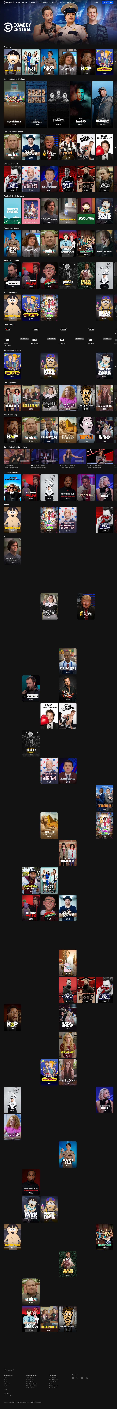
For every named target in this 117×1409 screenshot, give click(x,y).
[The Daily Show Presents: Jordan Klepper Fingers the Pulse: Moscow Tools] (86, 990)
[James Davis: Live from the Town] (104, 880)
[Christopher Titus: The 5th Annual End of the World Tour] (12, 688)
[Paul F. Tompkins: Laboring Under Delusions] (104, 1127)
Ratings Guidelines (54, 1381)
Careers (51, 1383)
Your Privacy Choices (31, 1383)
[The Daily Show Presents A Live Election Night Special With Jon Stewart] (49, 771)
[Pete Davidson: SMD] (12, 1154)
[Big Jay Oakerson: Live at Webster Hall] (104, 606)
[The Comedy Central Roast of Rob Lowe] (104, 716)
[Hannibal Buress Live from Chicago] (104, 853)
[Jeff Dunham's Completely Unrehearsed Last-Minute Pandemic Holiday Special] (49, 908)
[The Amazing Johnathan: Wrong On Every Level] (104, 551)
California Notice (30, 1387)
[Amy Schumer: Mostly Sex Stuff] (68, 579)
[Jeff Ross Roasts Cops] (104, 908)
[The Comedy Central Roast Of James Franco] (49, 716)
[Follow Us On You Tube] (82, 1378)
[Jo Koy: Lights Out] (104, 935)
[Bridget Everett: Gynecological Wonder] (49, 634)
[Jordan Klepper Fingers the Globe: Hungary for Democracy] (31, 990)
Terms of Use (29, 1377)
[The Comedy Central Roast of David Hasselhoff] (12, 716)
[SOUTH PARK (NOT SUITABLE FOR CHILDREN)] (49, 1209)
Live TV (54, 2)
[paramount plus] (9, 2)
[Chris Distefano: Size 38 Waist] (86, 661)
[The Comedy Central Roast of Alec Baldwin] (49, 688)
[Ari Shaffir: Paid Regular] (12, 606)
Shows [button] (25, 2)
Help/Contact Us (53, 1377)
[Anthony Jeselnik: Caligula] (104, 579)
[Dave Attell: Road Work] (104, 771)
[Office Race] (31, 1127)
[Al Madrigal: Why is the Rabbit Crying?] (68, 551)
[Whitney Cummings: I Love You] (104, 1319)
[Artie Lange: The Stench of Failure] (31, 606)
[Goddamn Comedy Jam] (49, 853)
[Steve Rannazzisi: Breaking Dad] (31, 1237)
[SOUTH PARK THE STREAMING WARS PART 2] (12, 1209)
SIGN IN (97, 2)
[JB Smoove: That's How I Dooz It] (86, 880)
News (69, 2)
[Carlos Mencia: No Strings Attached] (49, 661)
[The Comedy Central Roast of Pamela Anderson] (86, 716)
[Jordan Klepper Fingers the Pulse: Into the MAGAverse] (68, 990)
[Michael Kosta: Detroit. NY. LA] (31, 1072)
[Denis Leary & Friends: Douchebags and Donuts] (68, 798)
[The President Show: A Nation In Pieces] (49, 1154)
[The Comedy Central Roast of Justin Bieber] (68, 716)
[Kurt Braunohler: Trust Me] (86, 1017)
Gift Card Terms (30, 1379)
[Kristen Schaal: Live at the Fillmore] (49, 1017)
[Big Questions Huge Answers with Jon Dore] (12, 634)
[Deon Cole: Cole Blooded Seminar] (86, 798)
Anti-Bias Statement (54, 1387)
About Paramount (53, 1385)
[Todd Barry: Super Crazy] (12, 1291)
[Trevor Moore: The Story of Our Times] (86, 1291)
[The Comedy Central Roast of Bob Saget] (68, 688)
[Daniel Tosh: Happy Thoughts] (86, 771)
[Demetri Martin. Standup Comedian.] (49, 798)
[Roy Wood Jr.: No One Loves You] (49, 1182)
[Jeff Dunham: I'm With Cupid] (31, 908)
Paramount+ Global (8, 1395)
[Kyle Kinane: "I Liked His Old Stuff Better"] (12, 1045)
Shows (5, 1379)
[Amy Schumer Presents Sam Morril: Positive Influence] (49, 579)
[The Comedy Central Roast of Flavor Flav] (31, 716)
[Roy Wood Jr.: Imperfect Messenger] (31, 1182)
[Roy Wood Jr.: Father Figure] (12, 1182)
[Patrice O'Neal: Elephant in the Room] (68, 1127)
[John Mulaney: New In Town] (68, 963)
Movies (5, 1381)
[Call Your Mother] (104, 634)
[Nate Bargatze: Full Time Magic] (12, 1100)
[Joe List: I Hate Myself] (31, 963)
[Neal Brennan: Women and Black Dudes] (49, 1100)
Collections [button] (44, 2)
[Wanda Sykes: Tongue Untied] (86, 1319)
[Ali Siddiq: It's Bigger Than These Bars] (86, 551)
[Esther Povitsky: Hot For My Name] (86, 825)
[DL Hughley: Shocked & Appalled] (12, 771)
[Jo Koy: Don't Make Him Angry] (86, 935)
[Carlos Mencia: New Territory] (31, 661)
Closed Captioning (53, 1379)
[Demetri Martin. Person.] (31, 798)
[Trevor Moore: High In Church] (68, 1291)
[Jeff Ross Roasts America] (86, 908)
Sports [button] (61, 2)
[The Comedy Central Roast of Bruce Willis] (86, 688)
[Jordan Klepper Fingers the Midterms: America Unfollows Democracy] (49, 990)
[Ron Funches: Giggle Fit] (104, 1154)
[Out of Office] (49, 1127)
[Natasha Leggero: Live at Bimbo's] (104, 1072)
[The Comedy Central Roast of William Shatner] (12, 743)
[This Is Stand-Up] (86, 1264)
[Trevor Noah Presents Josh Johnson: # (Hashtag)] (104, 1291)
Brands (5, 1389)
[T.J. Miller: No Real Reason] (86, 1237)
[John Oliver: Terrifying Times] (104, 963)
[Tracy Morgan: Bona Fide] (49, 1291)
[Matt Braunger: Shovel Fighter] (12, 1072)
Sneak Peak (7, 1393)
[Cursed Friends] (104, 743)
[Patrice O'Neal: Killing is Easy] (86, 1127)
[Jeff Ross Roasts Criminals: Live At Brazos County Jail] (12, 935)
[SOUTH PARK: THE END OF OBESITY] (68, 1209)
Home (18, 2)
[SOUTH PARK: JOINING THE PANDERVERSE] (31, 1209)
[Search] (74, 2)
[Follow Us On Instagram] (87, 1378)
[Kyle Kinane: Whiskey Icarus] (49, 1045)
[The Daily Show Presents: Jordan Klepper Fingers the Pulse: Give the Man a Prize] (49, 1264)
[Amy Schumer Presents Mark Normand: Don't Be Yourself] (12, 579)
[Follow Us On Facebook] (73, 1378)
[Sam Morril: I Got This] (86, 1209)
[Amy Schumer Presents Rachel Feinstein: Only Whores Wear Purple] (31, 579)
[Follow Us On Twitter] (77, 1378)
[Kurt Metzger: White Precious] (104, 1017)
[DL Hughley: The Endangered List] (31, 771)
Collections (6, 1383)
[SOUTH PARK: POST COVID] (104, 1182)
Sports (5, 1387)
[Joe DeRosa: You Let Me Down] (12, 963)
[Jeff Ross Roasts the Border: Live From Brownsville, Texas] (31, 935)
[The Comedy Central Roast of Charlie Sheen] (104, 688)
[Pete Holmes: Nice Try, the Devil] (31, 1154)
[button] (12, 62)
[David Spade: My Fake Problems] (12, 798)
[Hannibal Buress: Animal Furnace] (86, 853)
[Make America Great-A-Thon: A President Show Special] (86, 1045)
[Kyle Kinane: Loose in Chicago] (31, 1045)
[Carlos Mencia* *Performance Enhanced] (12, 661)
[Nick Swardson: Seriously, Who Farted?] (68, 1100)
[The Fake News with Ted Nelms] (31, 853)
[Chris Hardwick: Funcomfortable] (104, 661)
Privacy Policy (29, 1381)
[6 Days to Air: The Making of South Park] (12, 551)
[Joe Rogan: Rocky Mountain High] (49, 963)
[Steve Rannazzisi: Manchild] (49, 1237)
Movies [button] (33, 2)
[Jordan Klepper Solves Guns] (12, 990)
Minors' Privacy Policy (31, 1385)
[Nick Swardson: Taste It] (86, 1100)
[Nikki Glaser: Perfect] (104, 1100)
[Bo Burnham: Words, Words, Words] (31, 634)
